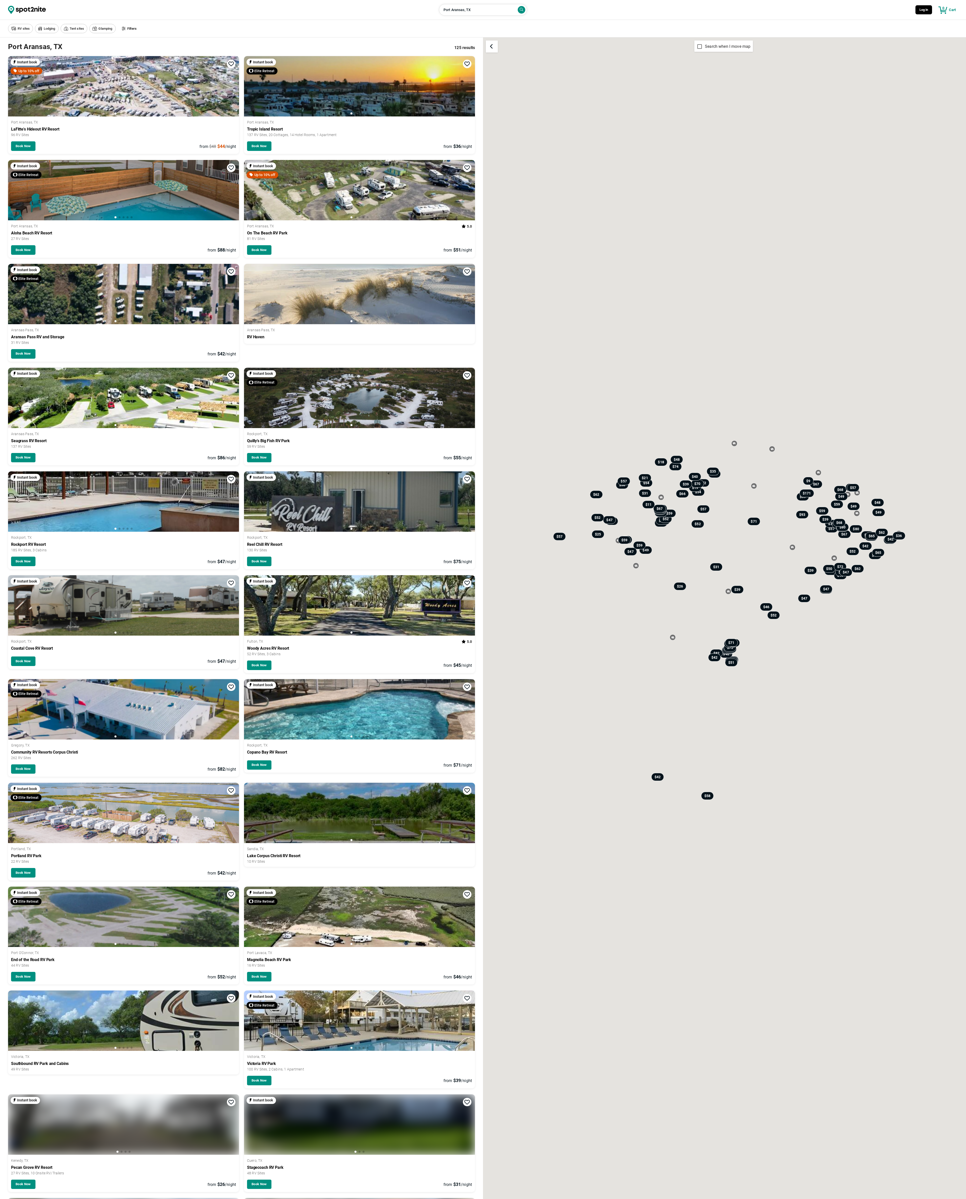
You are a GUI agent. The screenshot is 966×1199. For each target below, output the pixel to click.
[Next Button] (233, 86)
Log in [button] (923, 10)
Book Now (23, 146)
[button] (20, 28)
